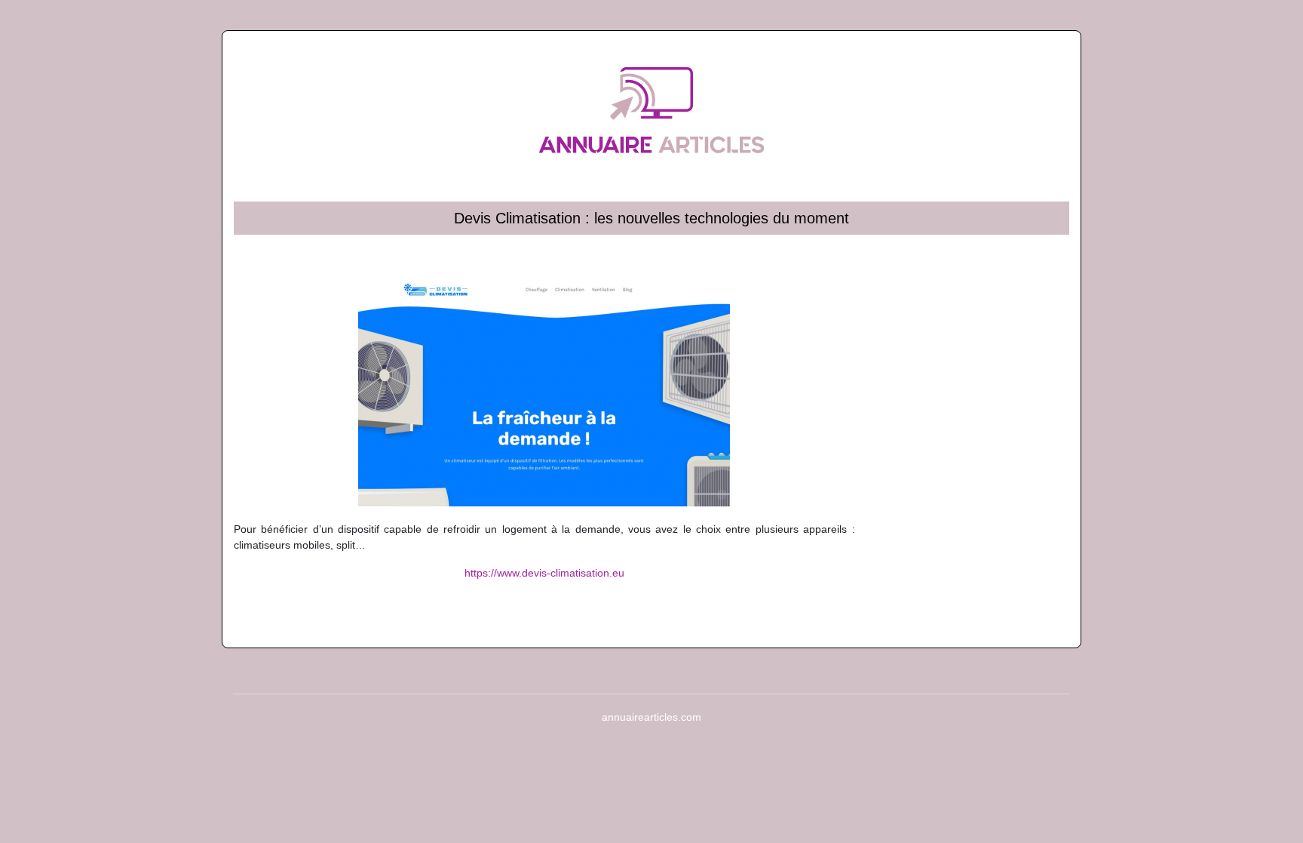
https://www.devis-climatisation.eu (544, 573)
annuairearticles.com (651, 717)
